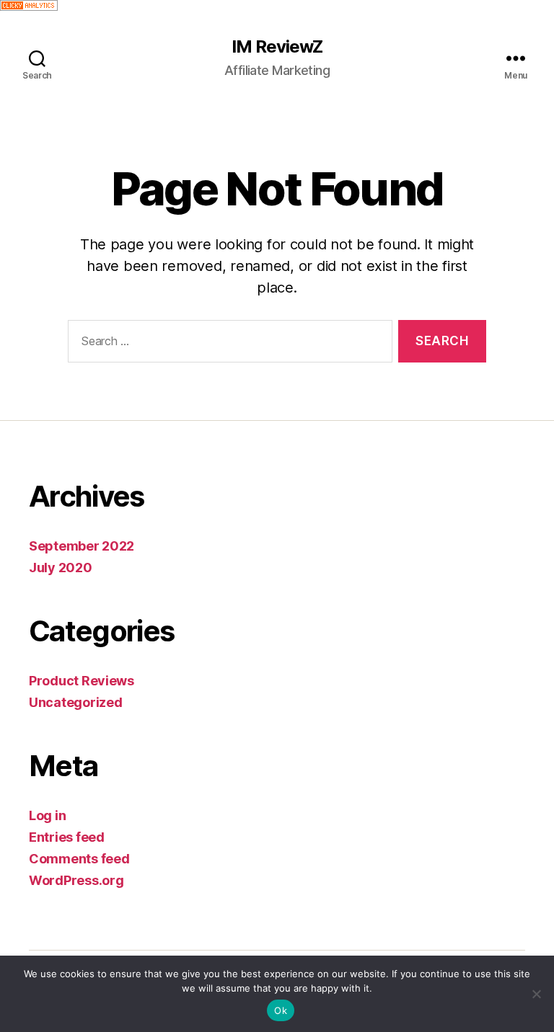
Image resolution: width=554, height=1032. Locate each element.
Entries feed (67, 837)
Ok (280, 1010)
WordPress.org (76, 880)
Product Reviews (81, 680)
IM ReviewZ (277, 46)
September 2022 (81, 545)
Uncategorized (76, 702)
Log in (47, 815)
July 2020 (60, 567)
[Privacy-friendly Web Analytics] (277, 5)
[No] (536, 994)
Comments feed (79, 858)
